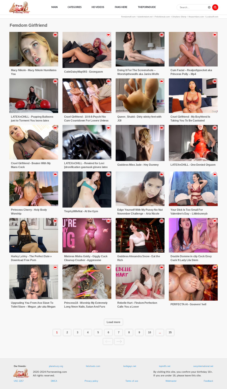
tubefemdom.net (145, 17)
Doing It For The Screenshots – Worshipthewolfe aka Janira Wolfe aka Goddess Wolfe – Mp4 (138, 74)
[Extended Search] (209, 7)
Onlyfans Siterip (179, 17)
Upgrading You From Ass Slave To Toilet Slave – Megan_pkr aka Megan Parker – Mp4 (33, 306)
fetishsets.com (93, 366)
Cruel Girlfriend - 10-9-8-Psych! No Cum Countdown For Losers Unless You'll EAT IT (86, 120)
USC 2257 (19, 381)
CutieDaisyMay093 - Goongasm (83, 71)
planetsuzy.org (56, 366)
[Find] (215, 7)
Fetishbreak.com (162, 17)
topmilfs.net (164, 366)
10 (149, 332)
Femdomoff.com (128, 17)
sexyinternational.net (203, 366)
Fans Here (121, 7)
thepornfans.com (196, 17)
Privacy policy (91, 381)
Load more (113, 322)
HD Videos (98, 7)
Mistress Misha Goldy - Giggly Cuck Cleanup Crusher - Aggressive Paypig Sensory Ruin (86, 260)
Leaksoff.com (212, 17)
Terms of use (131, 381)
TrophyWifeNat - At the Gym (81, 211)
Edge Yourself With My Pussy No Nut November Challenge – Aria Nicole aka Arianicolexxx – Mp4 (140, 213)
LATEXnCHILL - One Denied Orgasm (193, 164)
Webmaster (171, 381)
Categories (75, 7)
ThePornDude (147, 7)
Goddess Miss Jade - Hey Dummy (138, 164)
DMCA (54, 381)
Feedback (208, 381)
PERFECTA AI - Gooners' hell (188, 304)
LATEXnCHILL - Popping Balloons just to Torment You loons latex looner (32, 120)
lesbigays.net (129, 366)
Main (54, 7)
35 (170, 332)
